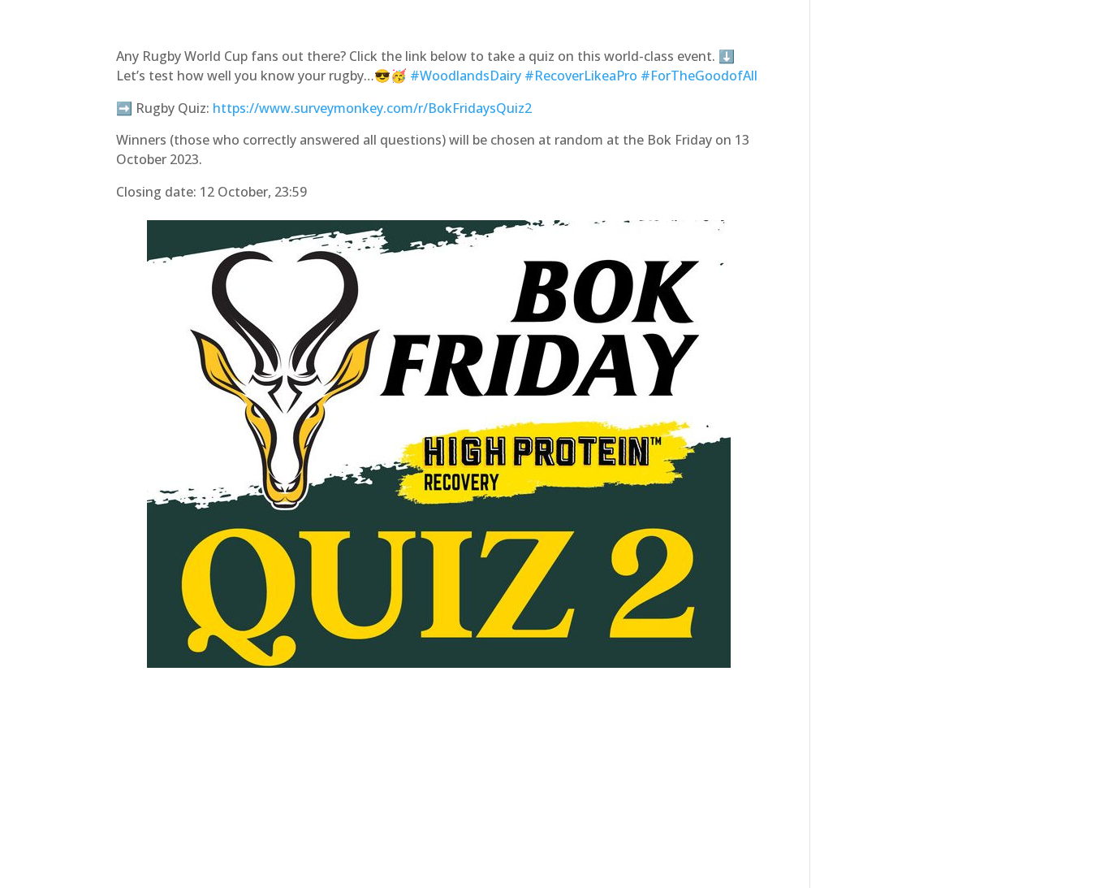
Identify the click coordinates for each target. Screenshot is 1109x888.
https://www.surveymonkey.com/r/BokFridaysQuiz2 (372, 108)
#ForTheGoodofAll (699, 75)
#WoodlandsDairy (465, 75)
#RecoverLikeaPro (580, 75)
